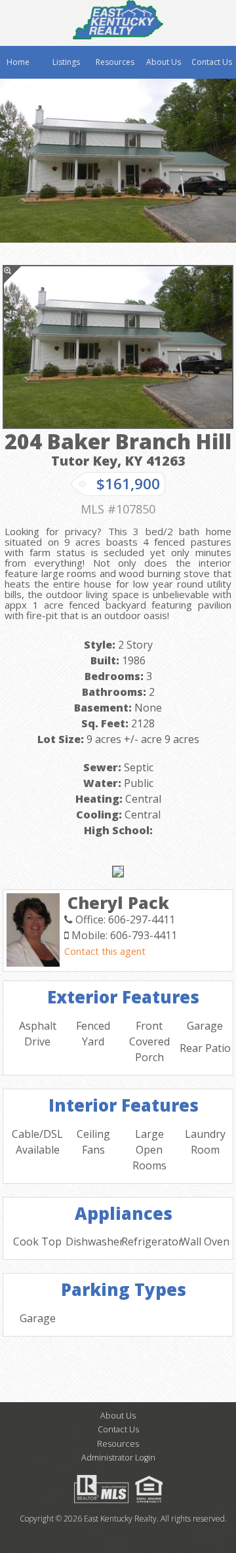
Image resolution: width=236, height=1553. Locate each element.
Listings (66, 62)
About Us (163, 62)
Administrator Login (118, 1457)
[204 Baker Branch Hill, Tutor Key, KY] (118, 347)
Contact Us (211, 62)
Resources (115, 62)
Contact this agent (105, 951)
